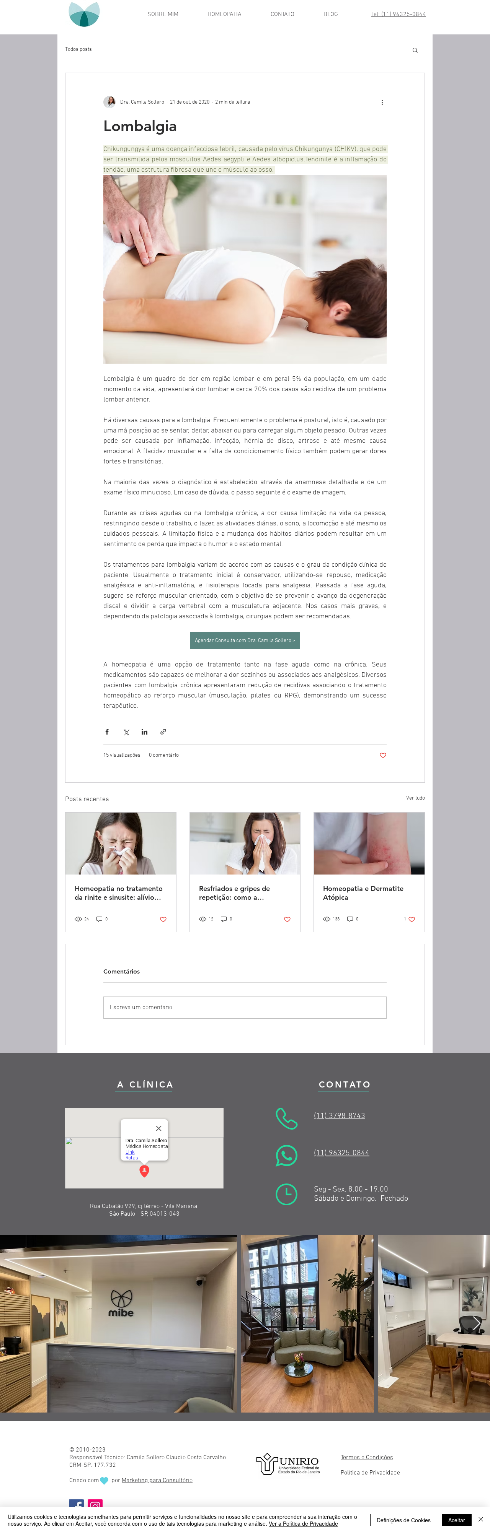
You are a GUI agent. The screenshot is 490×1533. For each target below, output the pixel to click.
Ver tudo (415, 798)
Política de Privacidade (370, 1473)
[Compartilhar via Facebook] (107, 731)
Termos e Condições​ (367, 1457)
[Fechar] (480, 1520)
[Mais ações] (382, 102)
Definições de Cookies (404, 1520)
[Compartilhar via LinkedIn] (144, 731)
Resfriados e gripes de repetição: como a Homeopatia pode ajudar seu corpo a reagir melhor (240, 893)
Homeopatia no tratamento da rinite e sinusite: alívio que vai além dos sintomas (119, 893)
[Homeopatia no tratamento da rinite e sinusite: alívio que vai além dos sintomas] (120, 844)
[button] (415, 50)
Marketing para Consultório (157, 1480)
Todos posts (78, 49)
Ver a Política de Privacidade (303, 1523)
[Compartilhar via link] (163, 731)
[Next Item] (476, 1323)
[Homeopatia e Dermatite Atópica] (369, 844)
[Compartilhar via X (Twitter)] (125, 731)
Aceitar (456, 1520)
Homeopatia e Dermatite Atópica (363, 893)
